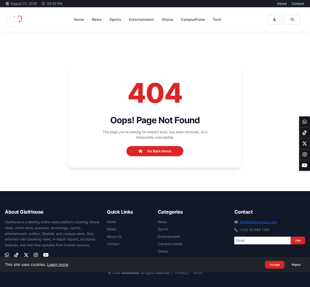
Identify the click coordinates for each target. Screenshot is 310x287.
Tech (217, 19)
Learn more (57, 264)
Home (79, 19)
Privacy (181, 273)
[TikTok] (304, 132)
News (97, 19)
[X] (304, 143)
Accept (275, 264)
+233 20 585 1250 (255, 230)
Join (298, 240)
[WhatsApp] (304, 121)
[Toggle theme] (274, 20)
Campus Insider (170, 244)
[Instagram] (304, 154)
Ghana (167, 19)
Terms (197, 273)
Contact (298, 3)
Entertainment (141, 19)
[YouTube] (304, 165)
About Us (114, 236)
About (282, 3)
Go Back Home (159, 151)
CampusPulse (193, 19)
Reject (296, 264)
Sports (115, 19)
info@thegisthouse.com (258, 222)
